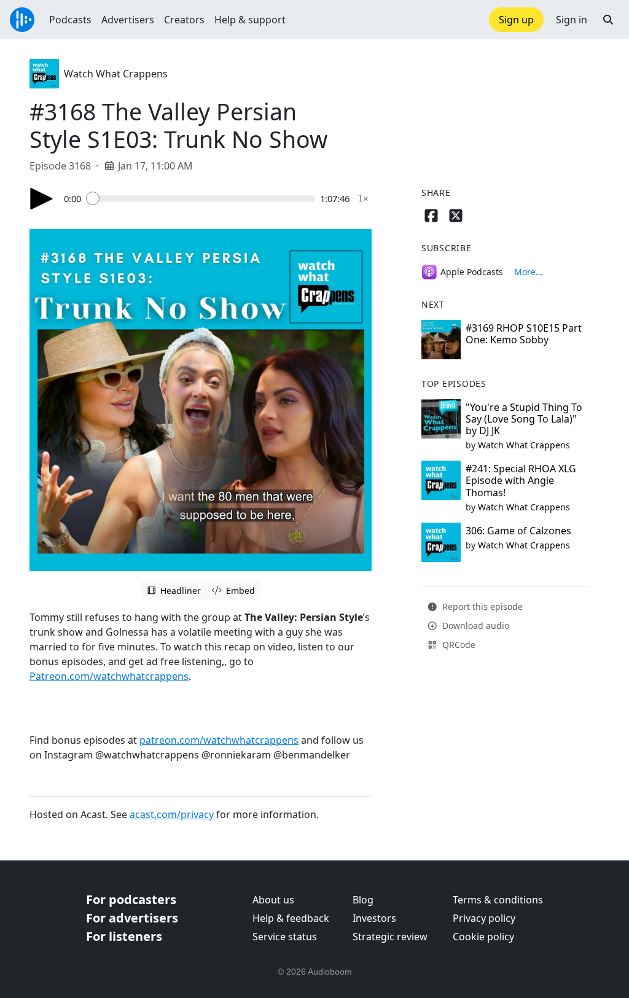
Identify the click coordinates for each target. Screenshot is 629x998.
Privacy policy (484, 918)
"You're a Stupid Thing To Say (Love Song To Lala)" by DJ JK (524, 418)
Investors (374, 918)
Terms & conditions (498, 899)
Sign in (571, 19)
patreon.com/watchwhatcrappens (219, 740)
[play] (41, 198)
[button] (608, 19)
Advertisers (127, 19)
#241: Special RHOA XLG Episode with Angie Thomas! (521, 480)
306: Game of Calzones (518, 530)
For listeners (124, 936)
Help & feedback (290, 918)
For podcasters (131, 899)
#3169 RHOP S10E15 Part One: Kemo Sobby (524, 333)
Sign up (516, 19)
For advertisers (132, 918)
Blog (363, 899)
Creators (184, 19)
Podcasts (70, 19)
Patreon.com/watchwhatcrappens (109, 676)
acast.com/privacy (172, 814)
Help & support (250, 19)
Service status (284, 936)
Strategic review (390, 936)
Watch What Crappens (116, 73)
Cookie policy (483, 936)
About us (273, 899)
